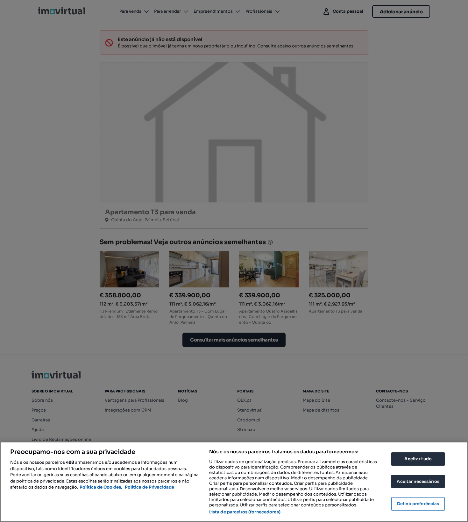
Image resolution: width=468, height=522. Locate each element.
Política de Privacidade (149, 487)
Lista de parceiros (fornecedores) (244, 512)
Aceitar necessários (418, 481)
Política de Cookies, (101, 487)
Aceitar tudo (418, 459)
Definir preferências (418, 503)
